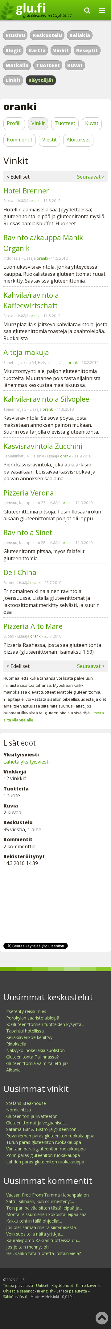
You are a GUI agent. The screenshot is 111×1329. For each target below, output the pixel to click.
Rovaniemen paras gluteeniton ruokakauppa (50, 1136)
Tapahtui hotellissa (25, 1031)
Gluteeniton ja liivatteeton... (33, 1116)
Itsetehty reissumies (26, 1011)
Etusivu (15, 35)
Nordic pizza (18, 1110)
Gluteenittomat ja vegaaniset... (36, 1123)
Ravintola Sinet (27, 532)
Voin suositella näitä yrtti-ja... (34, 1234)
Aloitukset (78, 139)
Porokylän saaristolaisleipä (32, 1018)
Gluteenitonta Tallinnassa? (32, 1057)
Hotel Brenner (26, 191)
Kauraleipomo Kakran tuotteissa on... (43, 1240)
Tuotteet (48, 65)
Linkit (13, 80)
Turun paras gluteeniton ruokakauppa (43, 1142)
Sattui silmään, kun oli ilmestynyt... (40, 1201)
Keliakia (79, 35)
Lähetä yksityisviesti (26, 761)
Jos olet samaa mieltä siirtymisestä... (42, 1227)
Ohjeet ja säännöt (18, 1291)
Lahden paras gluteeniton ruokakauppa (45, 1162)
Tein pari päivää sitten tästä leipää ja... (44, 1208)
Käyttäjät (41, 80)
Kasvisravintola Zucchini (42, 446)
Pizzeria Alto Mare (33, 626)
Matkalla (17, 65)
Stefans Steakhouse (26, 1103)
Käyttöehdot (62, 1285)
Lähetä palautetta (71, 1291)
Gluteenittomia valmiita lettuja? (37, 1063)
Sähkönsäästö (15, 1296)
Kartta (37, 50)
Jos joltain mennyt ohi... (29, 1247)
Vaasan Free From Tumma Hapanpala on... (49, 1195)
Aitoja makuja (26, 352)
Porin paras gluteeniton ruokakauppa (43, 1155)
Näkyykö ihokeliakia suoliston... (37, 1050)
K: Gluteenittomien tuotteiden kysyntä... (45, 1024)
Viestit (49, 139)
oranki (34, 200)
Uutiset (42, 1285)
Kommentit (19, 139)
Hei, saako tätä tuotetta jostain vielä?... (45, 1253)
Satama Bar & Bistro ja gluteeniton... (42, 1129)
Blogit (13, 50)
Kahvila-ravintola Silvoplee (46, 399)
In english (45, 1291)
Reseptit (87, 50)
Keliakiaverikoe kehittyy (29, 1037)
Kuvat (75, 65)
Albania (13, 1070)
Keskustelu (47, 35)
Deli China (19, 572)
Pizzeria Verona (28, 493)
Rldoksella (16, 1044)
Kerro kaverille (88, 1285)
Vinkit (61, 50)
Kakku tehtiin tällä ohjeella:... (34, 1221)
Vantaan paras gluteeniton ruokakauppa (46, 1149)
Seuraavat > (91, 176)
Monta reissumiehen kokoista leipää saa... (47, 1214)
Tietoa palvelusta (18, 1285)
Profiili (14, 123)
